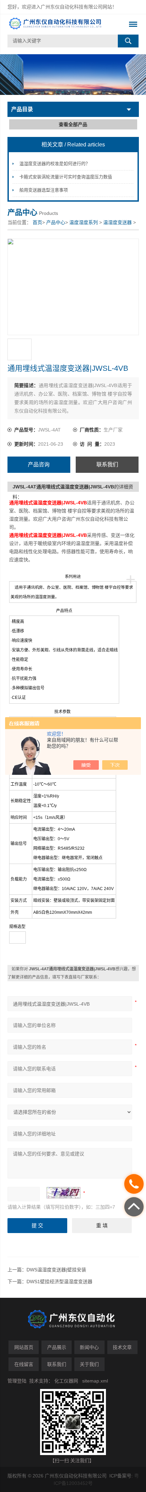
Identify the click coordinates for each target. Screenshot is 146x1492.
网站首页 (23, 1347)
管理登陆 (16, 1381)
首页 (37, 222)
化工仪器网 (66, 1381)
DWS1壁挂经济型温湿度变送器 (59, 1281)
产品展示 (56, 1347)
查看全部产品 (73, 124)
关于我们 (89, 1364)
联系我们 (107, 464)
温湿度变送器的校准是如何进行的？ (54, 163)
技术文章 (122, 1347)
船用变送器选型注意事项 (43, 190)
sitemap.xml (95, 1381)
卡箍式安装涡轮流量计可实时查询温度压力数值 (65, 176)
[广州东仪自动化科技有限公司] (60, 24)
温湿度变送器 (117, 222)
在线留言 (23, 1364)
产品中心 (55, 222)
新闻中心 (89, 1347)
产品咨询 (39, 464)
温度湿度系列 (83, 222)
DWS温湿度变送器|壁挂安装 (56, 1269)
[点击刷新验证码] (63, 1192)
